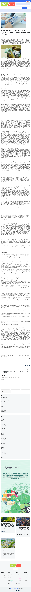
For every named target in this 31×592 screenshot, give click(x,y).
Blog (9, 580)
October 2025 (3, 428)
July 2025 (2, 429)
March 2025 (2, 434)
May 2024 (2, 447)
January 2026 (3, 424)
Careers (17, 578)
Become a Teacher (18, 580)
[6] (11, 165)
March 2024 (2, 449)
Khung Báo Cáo (3, 575)
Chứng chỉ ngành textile (4, 398)
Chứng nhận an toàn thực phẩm (5, 400)
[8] (24, 165)
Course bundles (10, 578)
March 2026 (2, 423)
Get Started (24, 7)
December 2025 (3, 425)
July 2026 (2, 418)
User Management (26, 574)
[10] (1, 355)
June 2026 (2, 419)
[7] (16, 165)
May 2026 (2, 420)
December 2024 (3, 438)
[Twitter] (27, 366)
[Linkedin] (19, 590)
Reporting (25, 577)
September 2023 (3, 456)
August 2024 (3, 443)
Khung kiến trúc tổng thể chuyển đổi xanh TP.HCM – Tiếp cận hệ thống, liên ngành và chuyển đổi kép (23, 529)
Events (9, 583)
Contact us (17, 577)
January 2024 (3, 452)
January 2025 (3, 437)
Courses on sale (10, 577)
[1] (9, 64)
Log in (29, 7)
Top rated (9, 575)
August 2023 (3, 457)
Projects (2, 407)
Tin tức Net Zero (3, 410)
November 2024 (3, 439)
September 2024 (3, 442)
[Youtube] (18, 590)
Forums (25, 578)
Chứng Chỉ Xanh (3, 574)
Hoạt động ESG (3, 405)
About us (17, 574)
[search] (17, 4)
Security (17, 575)
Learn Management (26, 575)
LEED (2, 406)
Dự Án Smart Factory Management (6, 402)
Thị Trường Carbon (3, 577)
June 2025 (2, 430)
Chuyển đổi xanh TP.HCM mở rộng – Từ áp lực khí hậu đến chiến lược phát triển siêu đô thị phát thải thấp (7, 551)
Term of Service (18, 581)
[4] (24, 137)
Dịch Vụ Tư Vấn (3, 401)
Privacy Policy (18, 583)
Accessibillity (18, 584)
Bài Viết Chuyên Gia (4, 397)
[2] (29, 66)
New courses (10, 574)
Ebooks (9, 581)
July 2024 (2, 444)
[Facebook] (25, 365)
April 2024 (2, 448)
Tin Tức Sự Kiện (3, 411)
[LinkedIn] (29, 365)
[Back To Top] (29, 590)
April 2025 (2, 433)
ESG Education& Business (14, 588)
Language (25, 580)
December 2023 (3, 453)
